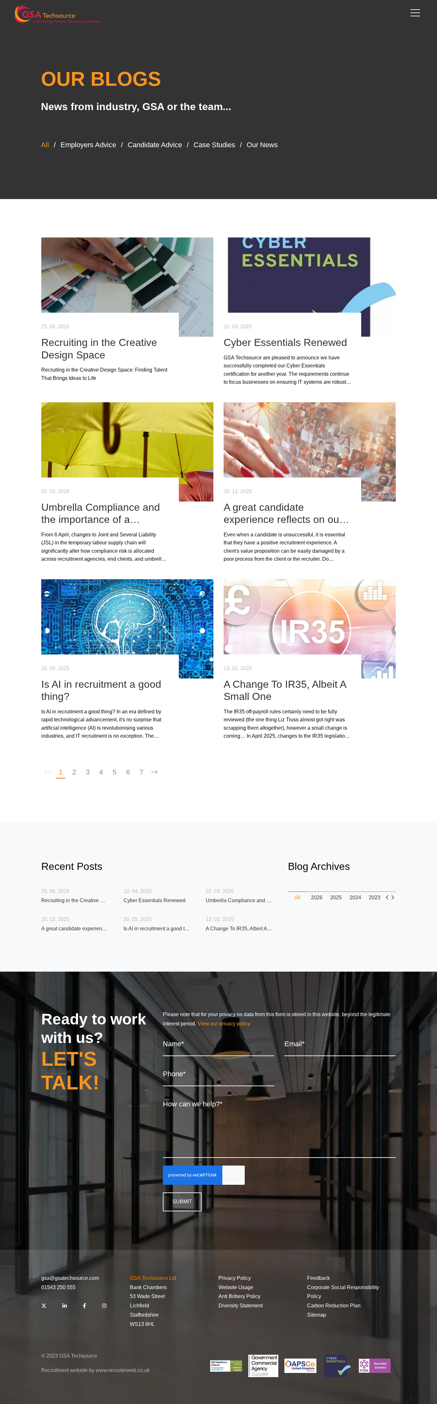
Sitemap (316, 1315)
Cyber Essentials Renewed (285, 342)
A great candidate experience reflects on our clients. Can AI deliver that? (286, 513)
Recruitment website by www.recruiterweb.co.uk (95, 1370)
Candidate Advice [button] (155, 145)
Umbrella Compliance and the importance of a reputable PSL (100, 513)
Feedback (318, 1278)
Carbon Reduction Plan (334, 1305)
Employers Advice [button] (88, 145)
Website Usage (236, 1287)
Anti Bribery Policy (239, 1296)
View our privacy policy (224, 1023)
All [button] (45, 145)
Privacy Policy (235, 1278)
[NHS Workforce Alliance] (226, 1366)
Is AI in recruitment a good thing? (101, 690)
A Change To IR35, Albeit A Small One (285, 690)
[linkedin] (64, 1306)
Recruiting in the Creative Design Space (99, 348)
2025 (336, 897)
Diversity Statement (241, 1305)
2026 (316, 897)
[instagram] (104, 1306)
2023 (374, 897)
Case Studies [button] (214, 145)
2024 (355, 897)
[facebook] (84, 1306)
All (297, 897)
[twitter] (43, 1306)
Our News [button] (262, 145)
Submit (182, 1201)
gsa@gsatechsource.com (70, 1278)
